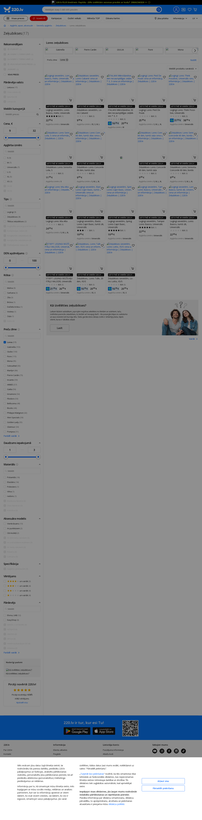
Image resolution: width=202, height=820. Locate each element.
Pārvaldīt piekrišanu (163, 788)
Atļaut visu (163, 781)
